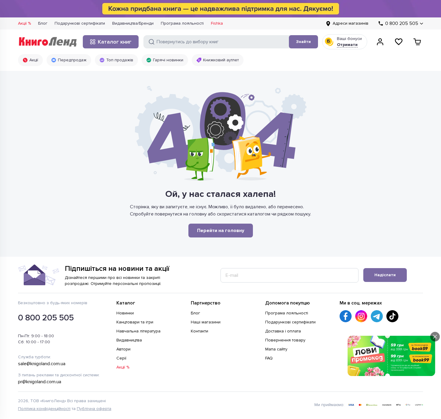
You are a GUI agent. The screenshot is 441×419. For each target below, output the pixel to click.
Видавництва (129, 340)
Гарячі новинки (168, 60)
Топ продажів (119, 60)
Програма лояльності (182, 23)
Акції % (24, 23)
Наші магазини (205, 322)
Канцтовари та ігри (134, 322)
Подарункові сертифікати (80, 23)
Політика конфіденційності (44, 408)
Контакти (199, 331)
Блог (42, 23)
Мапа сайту (276, 349)
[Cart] (417, 41)
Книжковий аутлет (221, 60)
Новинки (125, 313)
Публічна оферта (94, 408)
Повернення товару (285, 340)
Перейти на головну (220, 231)
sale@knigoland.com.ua (41, 364)
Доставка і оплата (283, 331)
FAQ (269, 358)
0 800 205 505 (46, 318)
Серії (121, 358)
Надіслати (385, 274)
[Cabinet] (380, 41)
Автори (123, 349)
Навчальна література (138, 331)
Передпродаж (72, 60)
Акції (33, 60)
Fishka (217, 23)
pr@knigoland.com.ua (39, 382)
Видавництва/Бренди (133, 23)
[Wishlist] (398, 41)
